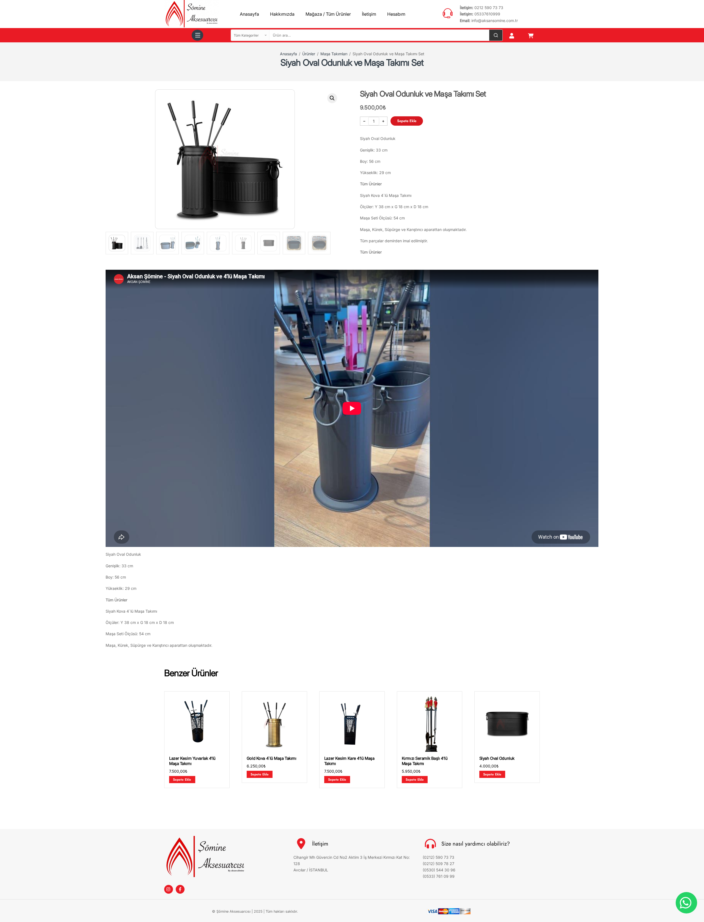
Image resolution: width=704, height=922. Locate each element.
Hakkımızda (282, 14)
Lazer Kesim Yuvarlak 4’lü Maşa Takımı (192, 761)
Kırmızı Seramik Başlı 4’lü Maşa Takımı (425, 761)
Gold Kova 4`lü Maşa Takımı (271, 758)
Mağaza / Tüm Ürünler (328, 14)
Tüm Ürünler (371, 183)
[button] (332, 98)
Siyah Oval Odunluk (497, 758)
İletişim (369, 14)
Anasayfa (249, 14)
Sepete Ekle (406, 120)
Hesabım (396, 14)
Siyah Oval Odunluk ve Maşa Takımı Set (351, 62)
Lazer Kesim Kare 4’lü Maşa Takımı (349, 761)
